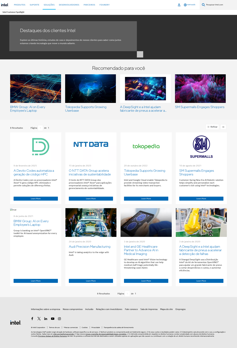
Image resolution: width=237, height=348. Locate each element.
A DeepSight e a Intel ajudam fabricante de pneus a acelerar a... (143, 108)
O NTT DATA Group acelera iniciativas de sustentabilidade (90, 172)
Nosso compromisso (73, 309)
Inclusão (89, 309)
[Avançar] (51, 128)
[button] (118, 89)
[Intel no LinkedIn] (45, 319)
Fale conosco (131, 309)
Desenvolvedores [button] (69, 5)
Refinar (214, 126)
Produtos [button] (19, 5)
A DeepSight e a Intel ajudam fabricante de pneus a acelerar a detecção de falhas (200, 250)
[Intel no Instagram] (59, 319)
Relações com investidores (109, 309)
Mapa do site (166, 309)
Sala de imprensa (148, 309)
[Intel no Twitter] (39, 319)
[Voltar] (27, 128)
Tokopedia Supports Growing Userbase (85, 108)
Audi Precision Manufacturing (89, 246)
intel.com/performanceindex (63, 334)
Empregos (181, 309)
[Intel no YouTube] (52, 319)
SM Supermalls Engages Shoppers (199, 107)
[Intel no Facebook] (32, 319)
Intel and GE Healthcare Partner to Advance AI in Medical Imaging (141, 250)
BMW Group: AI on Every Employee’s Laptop (27, 108)
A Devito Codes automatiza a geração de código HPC (34, 172)
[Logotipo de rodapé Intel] (15, 322)
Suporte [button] (34, 5)
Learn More (36, 198)
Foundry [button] (105, 5)
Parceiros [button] (89, 5)
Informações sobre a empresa (45, 309)
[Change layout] (223, 126)
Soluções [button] (49, 5)
